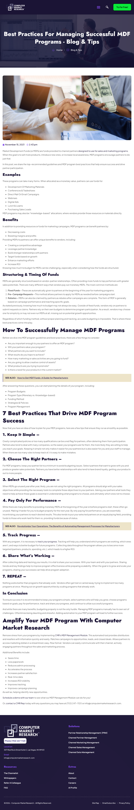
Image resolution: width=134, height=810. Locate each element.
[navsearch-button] (107, 7)
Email (6, 754)
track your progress (47, 541)
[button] (98, 7)
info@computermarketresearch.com (19, 758)
